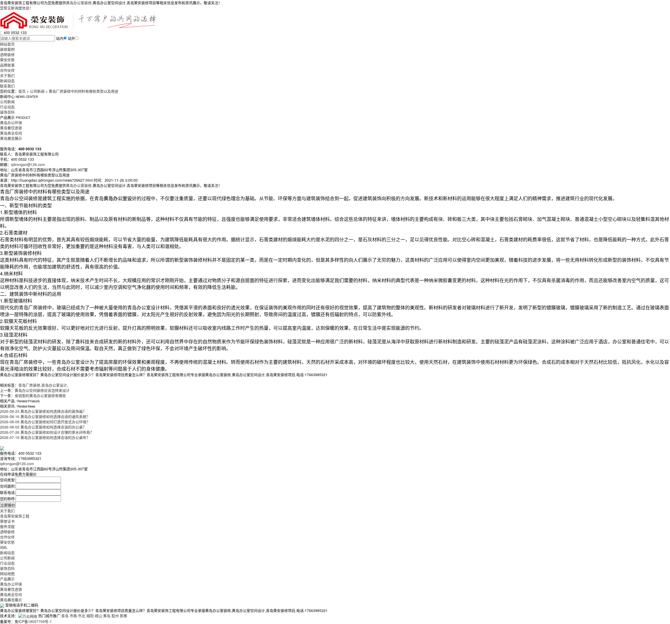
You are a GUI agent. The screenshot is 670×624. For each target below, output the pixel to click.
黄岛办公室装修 (79, 2)
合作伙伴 (7, 70)
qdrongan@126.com (28, 164)
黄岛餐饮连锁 (11, 127)
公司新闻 (37, 91)
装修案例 (7, 49)
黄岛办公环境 (11, 122)
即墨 (123, 615)
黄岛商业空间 (11, 133)
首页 (22, 91)
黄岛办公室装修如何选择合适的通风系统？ (45, 416)
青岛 (65, 615)
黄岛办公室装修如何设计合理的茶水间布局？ (47, 432)
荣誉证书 (7, 521)
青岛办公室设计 (54, 385)
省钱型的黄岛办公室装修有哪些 (40, 395)
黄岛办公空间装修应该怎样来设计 (42, 390)
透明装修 (7, 54)
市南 (73, 615)
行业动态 (7, 106)
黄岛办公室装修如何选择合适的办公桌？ (43, 427)
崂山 (98, 615)
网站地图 (7, 573)
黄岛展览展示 (11, 138)
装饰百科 (7, 112)
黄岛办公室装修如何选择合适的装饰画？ (43, 411)
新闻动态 (7, 80)
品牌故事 (7, 65)
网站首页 (7, 44)
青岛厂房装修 (29, 385)
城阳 (90, 615)
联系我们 (7, 85)
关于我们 (7, 75)
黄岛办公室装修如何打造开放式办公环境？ (45, 421)
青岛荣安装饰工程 (14, 516)
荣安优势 (7, 59)
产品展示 (7, 578)
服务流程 (7, 526)
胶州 (115, 615)
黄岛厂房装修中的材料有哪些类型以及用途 (83, 91)
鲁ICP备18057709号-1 (33, 621)
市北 (81, 615)
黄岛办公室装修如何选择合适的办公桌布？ (45, 437)
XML (4, 547)
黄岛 (106, 615)
